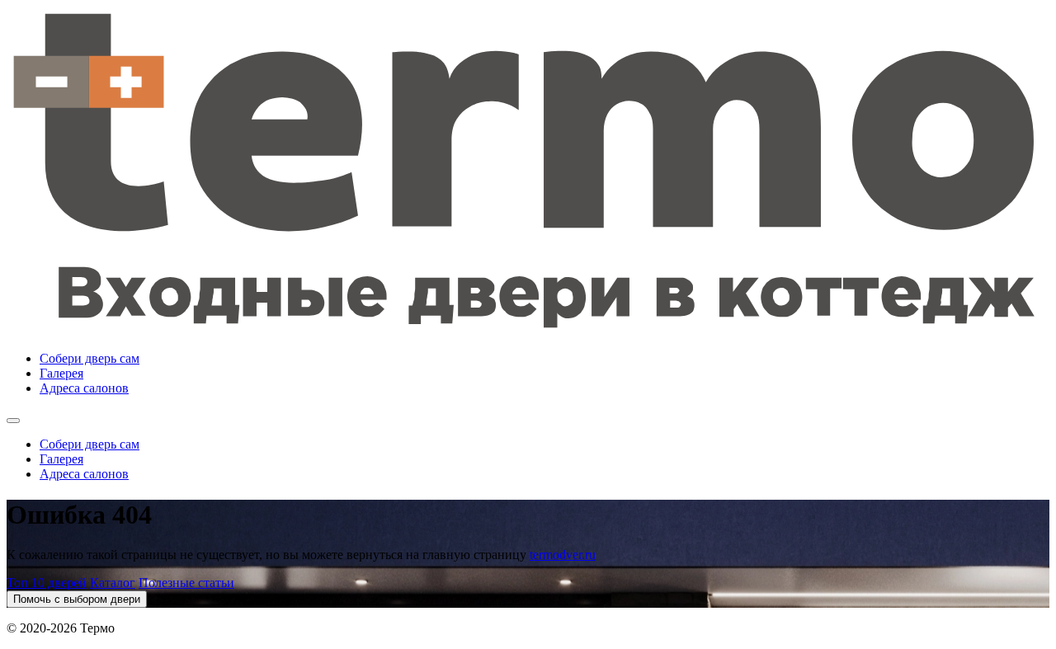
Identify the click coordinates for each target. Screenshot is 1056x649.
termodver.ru (563, 555)
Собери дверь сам (89, 358)
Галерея (61, 373)
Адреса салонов (84, 388)
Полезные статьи (186, 583)
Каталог (112, 583)
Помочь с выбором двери (76, 599)
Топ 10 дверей (47, 583)
